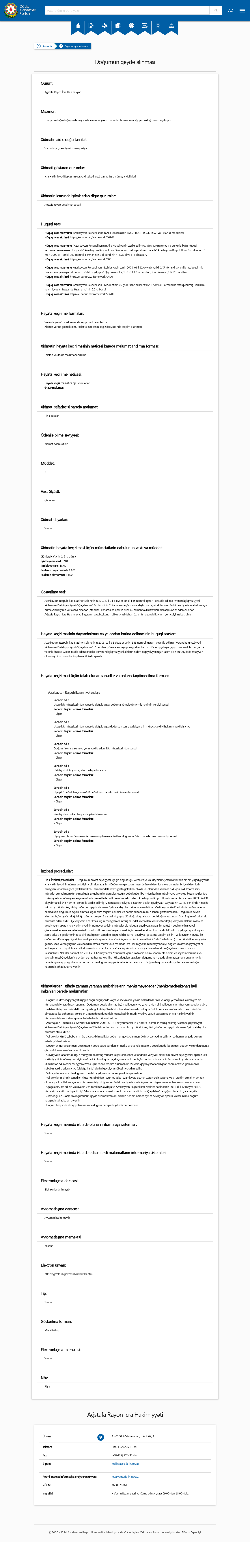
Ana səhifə (47, 46)
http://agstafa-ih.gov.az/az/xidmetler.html (68, 1274)
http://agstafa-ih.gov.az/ (125, 1477)
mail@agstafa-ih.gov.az (125, 1464)
